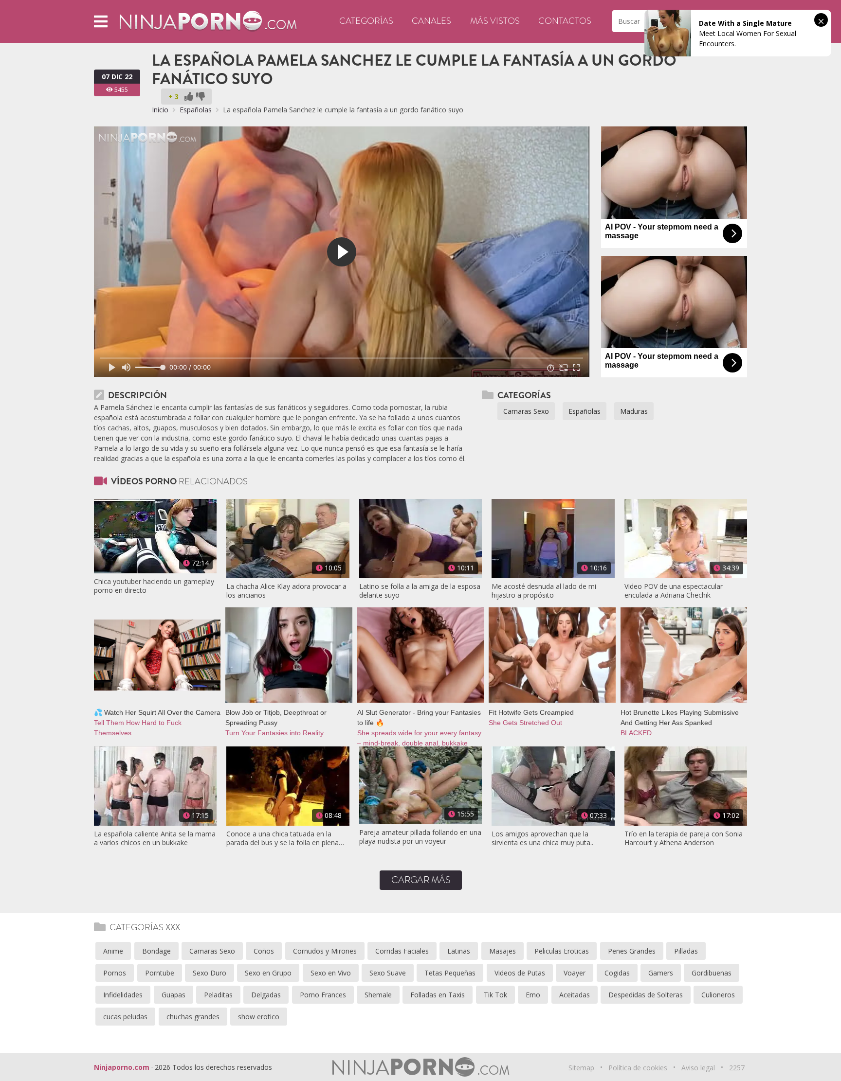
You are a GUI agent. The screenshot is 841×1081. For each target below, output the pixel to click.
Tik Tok (495, 994)
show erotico (258, 1016)
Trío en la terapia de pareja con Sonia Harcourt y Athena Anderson (683, 838)
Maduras (634, 411)
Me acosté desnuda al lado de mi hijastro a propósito (544, 591)
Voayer (574, 972)
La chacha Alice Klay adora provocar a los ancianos (286, 591)
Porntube (159, 972)
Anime (113, 951)
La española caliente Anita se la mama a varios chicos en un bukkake (155, 838)
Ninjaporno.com (121, 1067)
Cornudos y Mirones (325, 951)
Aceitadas (574, 994)
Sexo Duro (209, 972)
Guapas (173, 994)
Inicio (160, 109)
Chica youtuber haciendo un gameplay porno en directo (154, 586)
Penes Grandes (632, 951)
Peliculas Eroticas (561, 951)
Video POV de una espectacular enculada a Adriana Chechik (673, 591)
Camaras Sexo (526, 411)
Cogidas (617, 972)
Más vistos (495, 21)
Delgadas (266, 994)
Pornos (114, 972)
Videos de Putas (519, 972)
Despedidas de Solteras (645, 994)
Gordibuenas (711, 972)
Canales (431, 21)
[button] (101, 21)
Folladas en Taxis (437, 994)
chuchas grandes (192, 1016)
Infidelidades (123, 994)
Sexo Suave (387, 972)
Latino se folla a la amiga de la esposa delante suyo (419, 591)
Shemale (378, 994)
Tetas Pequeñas (449, 972)
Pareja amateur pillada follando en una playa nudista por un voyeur (420, 837)
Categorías (366, 21)
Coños (264, 951)
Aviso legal (698, 1067)
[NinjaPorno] (208, 20)
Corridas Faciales (402, 951)
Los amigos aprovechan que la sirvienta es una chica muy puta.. (542, 838)
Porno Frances (323, 994)
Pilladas (686, 951)
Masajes (502, 951)
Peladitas (218, 994)
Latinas (458, 951)
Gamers (660, 972)
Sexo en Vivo (331, 972)
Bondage (156, 951)
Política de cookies (637, 1067)
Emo (533, 994)
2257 (737, 1067)
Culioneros (718, 994)
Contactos (564, 21)
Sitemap (581, 1067)
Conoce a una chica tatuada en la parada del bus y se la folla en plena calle (282, 838)
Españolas (196, 109)
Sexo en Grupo (268, 972)
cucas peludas (125, 1016)
